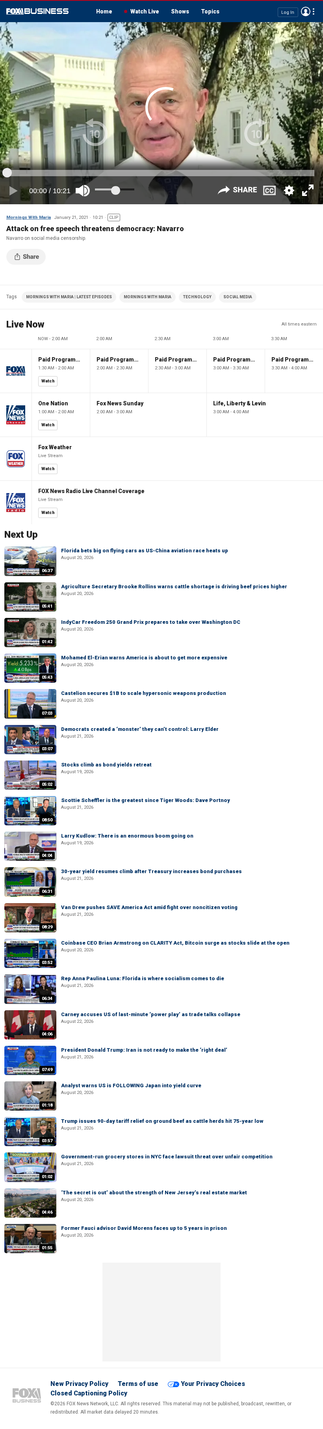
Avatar (305, 11)
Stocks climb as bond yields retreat (106, 765)
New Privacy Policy (79, 1384)
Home (104, 11)
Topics (210, 11)
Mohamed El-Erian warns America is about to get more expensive (144, 658)
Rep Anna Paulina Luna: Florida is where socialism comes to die (142, 978)
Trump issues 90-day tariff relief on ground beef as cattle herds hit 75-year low (162, 1121)
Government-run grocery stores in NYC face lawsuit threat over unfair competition (167, 1157)
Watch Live (144, 11)
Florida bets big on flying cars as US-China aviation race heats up (144, 551)
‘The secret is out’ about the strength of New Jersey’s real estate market (154, 1193)
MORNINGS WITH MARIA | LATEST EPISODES (69, 297)
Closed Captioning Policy (88, 1393)
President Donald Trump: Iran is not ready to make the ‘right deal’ (144, 1050)
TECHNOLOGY (197, 297)
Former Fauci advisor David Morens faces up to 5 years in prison (144, 1228)
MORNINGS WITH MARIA (147, 297)
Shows (180, 11)
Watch (48, 381)
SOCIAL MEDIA (237, 297)
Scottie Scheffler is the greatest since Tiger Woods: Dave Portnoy (145, 800)
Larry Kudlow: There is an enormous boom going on (127, 836)
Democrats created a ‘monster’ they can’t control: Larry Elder (140, 729)
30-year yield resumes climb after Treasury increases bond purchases (151, 871)
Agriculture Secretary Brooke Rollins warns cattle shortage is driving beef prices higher (174, 586)
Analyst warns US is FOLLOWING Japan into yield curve (131, 1085)
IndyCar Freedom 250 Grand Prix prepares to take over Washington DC (150, 622)
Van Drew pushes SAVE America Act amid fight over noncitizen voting (149, 907)
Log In (287, 12)
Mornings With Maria (28, 217)
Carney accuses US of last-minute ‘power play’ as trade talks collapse (150, 1014)
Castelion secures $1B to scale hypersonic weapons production (143, 693)
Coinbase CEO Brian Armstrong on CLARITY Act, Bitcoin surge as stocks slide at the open (175, 943)
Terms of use (138, 1384)
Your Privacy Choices (213, 1384)
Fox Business (37, 11)
